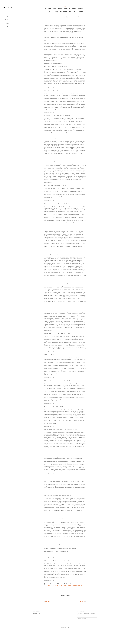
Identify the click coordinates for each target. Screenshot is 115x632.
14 (52, 16)
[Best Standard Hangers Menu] (12, 20)
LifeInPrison (71, 16)
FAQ (7, 26)
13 (51, 16)
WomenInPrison (65, 17)
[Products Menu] (9, 24)
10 (47, 16)
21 (61, 16)
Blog (7, 16)
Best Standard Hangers (7, 20)
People (74, 16)
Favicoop (68, 627)
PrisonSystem (78, 16)
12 (50, 16)
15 (53, 16)
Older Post (47, 601)
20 (60, 16)
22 (62, 16)
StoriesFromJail (83, 16)
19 (58, 16)
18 (57, 16)
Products (7, 23)
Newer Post (82, 601)
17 (56, 16)
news (65, 6)
